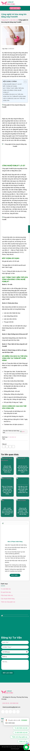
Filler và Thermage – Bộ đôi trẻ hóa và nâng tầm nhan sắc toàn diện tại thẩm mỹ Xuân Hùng (7, 490)
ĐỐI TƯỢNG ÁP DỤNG (10, 86)
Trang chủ (4, 20)
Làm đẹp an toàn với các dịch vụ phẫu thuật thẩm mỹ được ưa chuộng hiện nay (23, 489)
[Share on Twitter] (6, 446)
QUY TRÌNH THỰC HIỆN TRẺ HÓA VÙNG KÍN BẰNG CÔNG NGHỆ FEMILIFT (13, 90)
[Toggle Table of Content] (24, 81)
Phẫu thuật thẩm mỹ (7, 595)
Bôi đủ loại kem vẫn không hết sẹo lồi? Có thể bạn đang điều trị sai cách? (22, 469)
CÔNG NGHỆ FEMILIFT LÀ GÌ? (12, 84)
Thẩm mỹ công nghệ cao (8, 602)
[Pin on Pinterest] (13, 446)
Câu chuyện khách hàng (7, 598)
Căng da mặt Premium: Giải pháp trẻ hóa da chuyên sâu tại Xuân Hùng (7, 469)
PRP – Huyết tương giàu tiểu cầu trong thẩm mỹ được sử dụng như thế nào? (7, 511)
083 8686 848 (14, 703)
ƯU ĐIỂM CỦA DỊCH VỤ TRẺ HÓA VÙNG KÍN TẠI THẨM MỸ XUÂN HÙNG (14, 95)
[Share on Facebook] (3, 446)
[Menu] (28, 3)
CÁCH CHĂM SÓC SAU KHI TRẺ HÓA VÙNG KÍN (14, 99)
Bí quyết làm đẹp (6, 592)
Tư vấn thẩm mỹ (13, 20)
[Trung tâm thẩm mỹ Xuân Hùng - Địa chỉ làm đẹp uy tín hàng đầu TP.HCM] (13, 3)
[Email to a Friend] (10, 446)
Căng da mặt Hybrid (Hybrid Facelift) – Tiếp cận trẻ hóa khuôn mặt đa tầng (22, 511)
